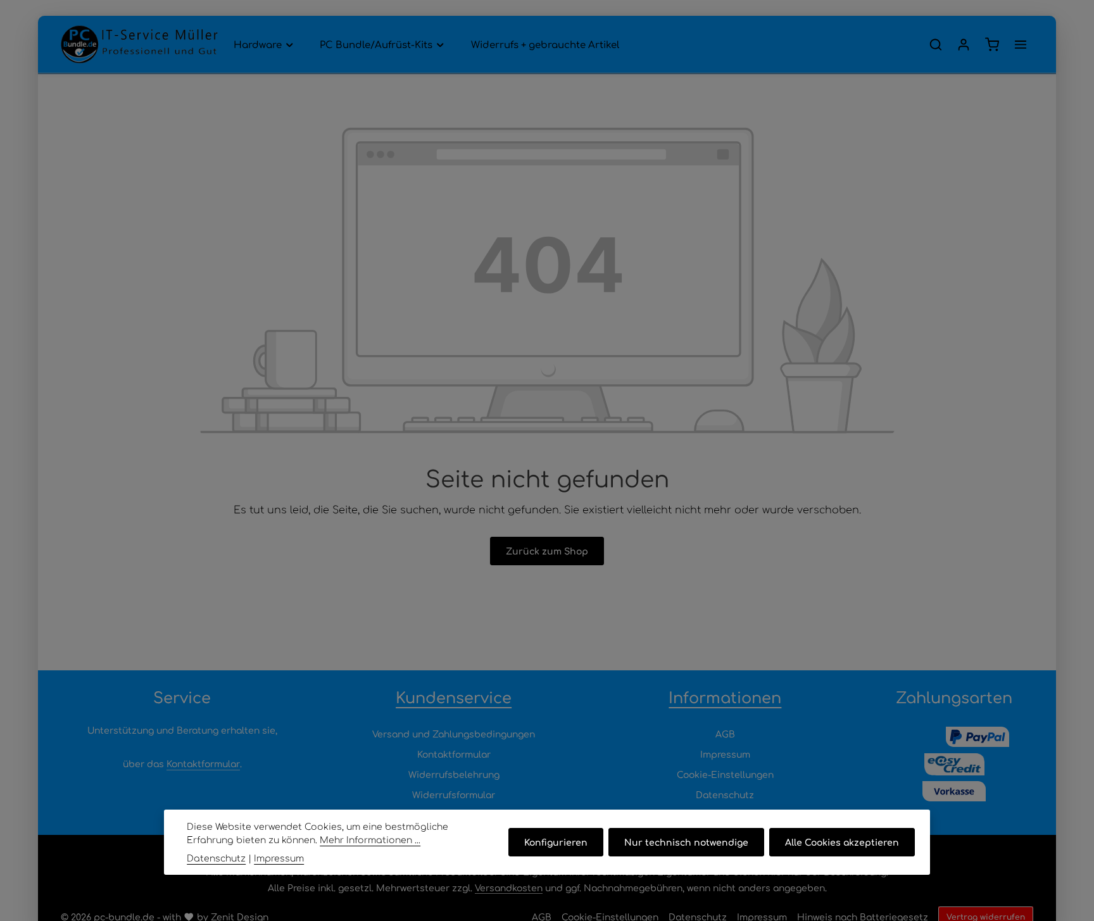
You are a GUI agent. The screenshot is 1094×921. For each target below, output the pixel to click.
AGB (725, 733)
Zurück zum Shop (547, 550)
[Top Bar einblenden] (1020, 44)
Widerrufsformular (453, 794)
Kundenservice (454, 697)
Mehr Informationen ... (370, 839)
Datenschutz (725, 794)
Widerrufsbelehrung (454, 774)
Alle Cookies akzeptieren (842, 842)
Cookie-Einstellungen (725, 774)
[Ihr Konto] (963, 44)
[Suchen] (935, 44)
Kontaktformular (203, 763)
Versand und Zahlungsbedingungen (453, 733)
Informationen (725, 697)
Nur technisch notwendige (686, 842)
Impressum (725, 754)
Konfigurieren (556, 842)
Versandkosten (509, 887)
